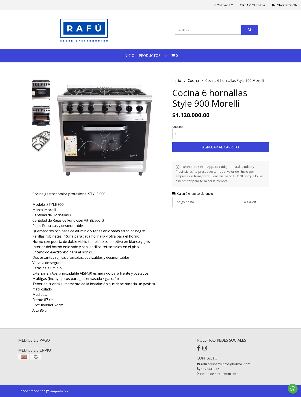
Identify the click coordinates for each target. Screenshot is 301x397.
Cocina (194, 80)
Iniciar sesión (285, 5)
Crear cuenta (252, 5)
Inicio (128, 55)
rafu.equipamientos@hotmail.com (225, 364)
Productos (150, 55)
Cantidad (177, 126)
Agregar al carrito (220, 147)
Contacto (223, 5)
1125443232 (209, 369)
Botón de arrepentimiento (218, 374)
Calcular (249, 202)
